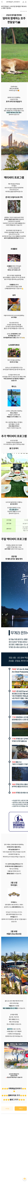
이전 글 (7, 1108)
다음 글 (20, 1108)
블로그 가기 (14, 1099)
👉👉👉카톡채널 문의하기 (12, 1088)
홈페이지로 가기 (14, 1095)
